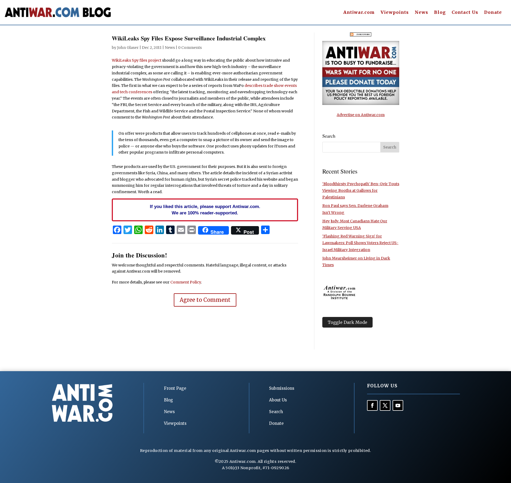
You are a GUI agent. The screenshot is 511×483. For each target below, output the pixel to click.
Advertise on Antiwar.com (361, 114)
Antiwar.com (359, 12)
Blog (440, 12)
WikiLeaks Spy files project (136, 60)
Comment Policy (185, 282)
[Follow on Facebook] (372, 405)
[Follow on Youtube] (398, 405)
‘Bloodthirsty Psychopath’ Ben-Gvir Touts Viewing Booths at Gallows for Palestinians (360, 190)
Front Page (175, 388)
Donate (493, 12)
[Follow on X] (385, 405)
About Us (278, 399)
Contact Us (465, 12)
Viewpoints (395, 12)
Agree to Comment (205, 299)
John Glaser (128, 47)
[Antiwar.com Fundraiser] (360, 103)
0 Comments (190, 47)
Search (276, 411)
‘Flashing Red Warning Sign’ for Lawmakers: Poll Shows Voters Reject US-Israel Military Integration (360, 243)
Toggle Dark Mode (347, 322)
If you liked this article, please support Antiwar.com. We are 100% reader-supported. (205, 209)
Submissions (281, 388)
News (421, 12)
